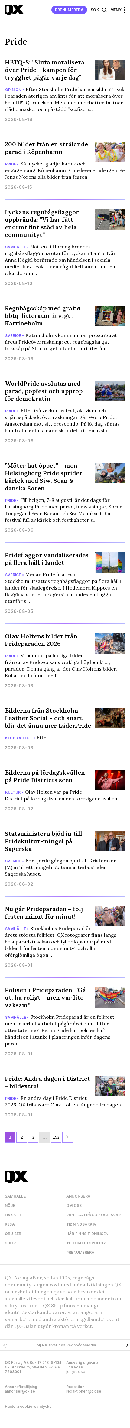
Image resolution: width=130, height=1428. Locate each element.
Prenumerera (69, 10)
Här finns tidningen (87, 1233)
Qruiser (13, 1233)
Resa (10, 1224)
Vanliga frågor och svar (93, 1215)
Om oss (74, 1205)
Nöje (10, 1205)
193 (56, 1137)
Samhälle (15, 1196)
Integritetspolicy (86, 1243)
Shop (10, 1243)
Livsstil (13, 1215)
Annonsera (78, 1196)
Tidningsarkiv (81, 1224)
